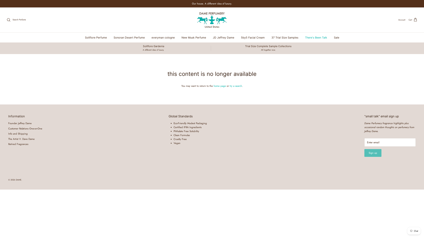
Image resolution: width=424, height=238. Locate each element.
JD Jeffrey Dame (223, 37)
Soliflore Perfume (96, 37)
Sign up (373, 153)
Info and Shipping (18, 134)
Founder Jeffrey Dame (20, 123)
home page (220, 86)
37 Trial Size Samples (284, 37)
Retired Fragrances (18, 144)
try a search (236, 86)
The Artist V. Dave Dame (21, 139)
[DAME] (212, 20)
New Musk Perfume (194, 37)
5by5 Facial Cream (253, 37)
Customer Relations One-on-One (25, 128)
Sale (336, 37)
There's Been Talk (316, 37)
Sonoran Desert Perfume (129, 37)
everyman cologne (163, 37)
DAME (18, 179)
